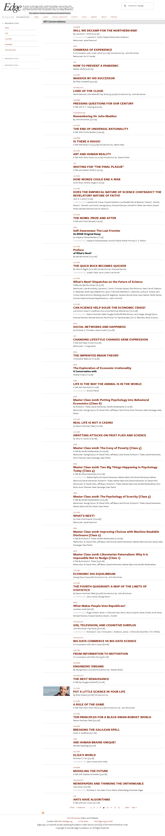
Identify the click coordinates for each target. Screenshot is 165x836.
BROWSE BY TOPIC (12, 23)
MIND (75, 46)
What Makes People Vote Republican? (99, 606)
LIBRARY (94, 17)
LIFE (74, 62)
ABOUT (104, 17)
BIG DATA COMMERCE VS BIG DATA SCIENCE (104, 641)
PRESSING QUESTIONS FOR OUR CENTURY (103, 103)
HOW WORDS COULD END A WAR (96, 179)
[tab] (20, 23)
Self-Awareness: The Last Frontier (96, 230)
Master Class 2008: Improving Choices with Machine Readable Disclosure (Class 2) (116, 533)
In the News (83, 821)
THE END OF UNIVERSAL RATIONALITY (100, 129)
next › (127, 807)
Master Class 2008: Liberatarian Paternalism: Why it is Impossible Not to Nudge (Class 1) (110, 556)
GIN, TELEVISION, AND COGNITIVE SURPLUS (104, 625)
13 (119, 807)
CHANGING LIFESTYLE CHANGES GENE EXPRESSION (110, 339)
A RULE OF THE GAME (88, 704)
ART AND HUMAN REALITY (92, 154)
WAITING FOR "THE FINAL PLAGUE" (98, 167)
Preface (78, 250)
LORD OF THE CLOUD (88, 91)
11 (111, 807)
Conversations (79, 113)
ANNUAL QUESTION (59, 17)
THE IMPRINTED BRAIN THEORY (96, 355)
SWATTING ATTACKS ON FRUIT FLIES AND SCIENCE (109, 435)
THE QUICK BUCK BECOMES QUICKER (99, 266)
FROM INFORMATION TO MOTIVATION (100, 653)
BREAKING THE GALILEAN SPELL (96, 729)
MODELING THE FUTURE (90, 771)
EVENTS (75, 17)
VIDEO (36, 17)
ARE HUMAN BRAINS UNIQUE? (94, 742)
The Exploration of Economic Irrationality (102, 368)
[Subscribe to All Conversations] (43, 812)
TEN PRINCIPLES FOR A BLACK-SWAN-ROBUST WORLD (112, 717)
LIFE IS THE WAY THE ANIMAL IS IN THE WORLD (107, 384)
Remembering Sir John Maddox (95, 116)
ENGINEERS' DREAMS (88, 666)
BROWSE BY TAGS (11, 65)
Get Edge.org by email (103, 821)
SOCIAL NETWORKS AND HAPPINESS (99, 327)
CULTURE (76, 75)
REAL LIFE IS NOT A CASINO (93, 422)
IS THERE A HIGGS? (86, 141)
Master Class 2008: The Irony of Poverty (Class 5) (107, 448)
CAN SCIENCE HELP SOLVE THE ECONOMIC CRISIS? (109, 307)
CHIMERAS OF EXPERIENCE (92, 49)
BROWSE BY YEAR (11, 58)
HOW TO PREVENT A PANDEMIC (96, 65)
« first (71, 807)
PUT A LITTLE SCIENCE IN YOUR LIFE (99, 691)
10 (107, 807)
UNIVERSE (76, 27)
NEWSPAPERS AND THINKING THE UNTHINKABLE (108, 783)
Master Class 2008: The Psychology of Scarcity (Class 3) (112, 496)
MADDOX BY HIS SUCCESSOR (94, 78)
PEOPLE (114, 17)
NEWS (84, 17)
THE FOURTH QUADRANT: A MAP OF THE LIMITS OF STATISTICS (110, 588)
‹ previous (80, 807)
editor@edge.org (65, 821)
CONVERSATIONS (23, 17)
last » (134, 807)
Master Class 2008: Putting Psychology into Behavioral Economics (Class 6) (111, 401)
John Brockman (73, 817)
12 (115, 807)
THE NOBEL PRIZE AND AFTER (94, 218)
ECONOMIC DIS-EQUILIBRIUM (94, 574)
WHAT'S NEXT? (84, 515)
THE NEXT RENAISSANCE (91, 679)
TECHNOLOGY (78, 87)
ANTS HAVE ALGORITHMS (91, 799)
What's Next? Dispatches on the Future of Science (108, 282)
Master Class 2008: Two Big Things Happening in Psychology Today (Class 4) (115, 469)
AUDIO (45, 17)
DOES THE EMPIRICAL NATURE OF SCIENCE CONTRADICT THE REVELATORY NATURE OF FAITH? (117, 193)
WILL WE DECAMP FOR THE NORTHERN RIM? (105, 30)
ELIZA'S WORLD (84, 755)
